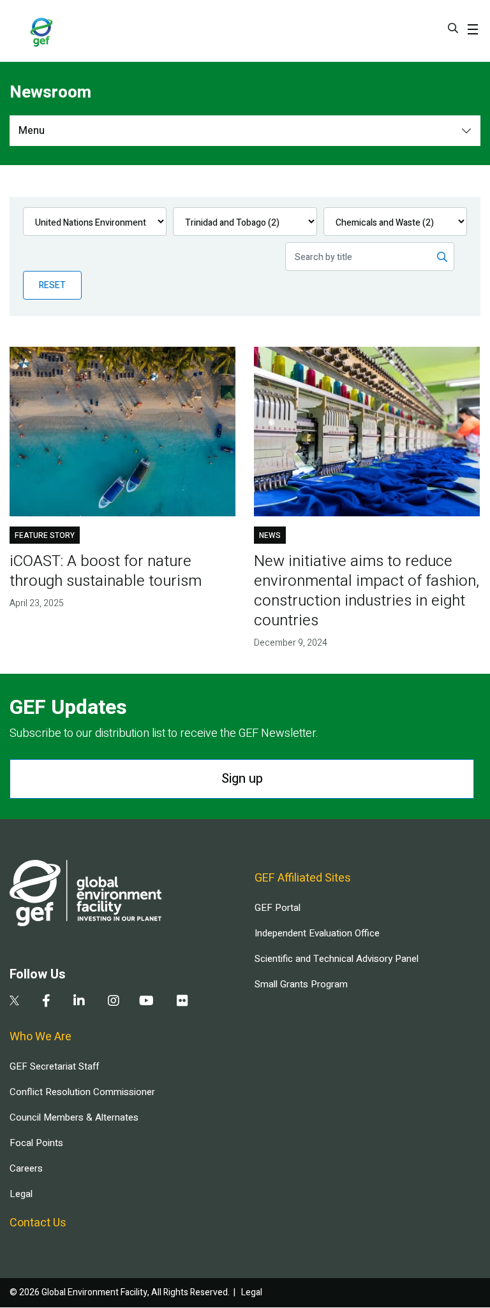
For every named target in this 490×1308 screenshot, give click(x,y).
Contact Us (38, 1223)
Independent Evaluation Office (317, 933)
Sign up (242, 778)
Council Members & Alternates (74, 1117)
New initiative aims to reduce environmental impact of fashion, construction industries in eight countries (366, 591)
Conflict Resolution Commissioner (82, 1092)
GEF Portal (278, 908)
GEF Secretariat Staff (54, 1066)
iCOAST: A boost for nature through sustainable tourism (106, 571)
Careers (26, 1168)
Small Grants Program (301, 984)
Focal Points (36, 1143)
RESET (52, 285)
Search (453, 28)
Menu (32, 130)
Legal (21, 1194)
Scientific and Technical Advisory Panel (337, 959)
